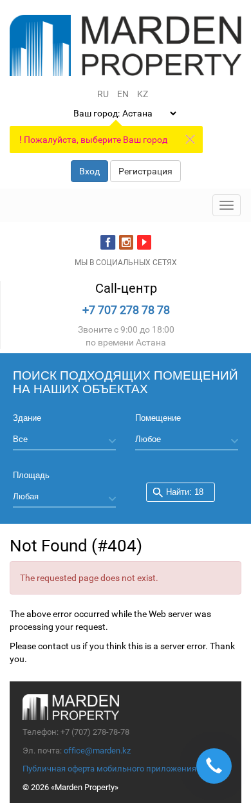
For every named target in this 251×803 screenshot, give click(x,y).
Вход (89, 171)
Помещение (158, 418)
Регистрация (145, 171)
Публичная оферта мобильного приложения (109, 768)
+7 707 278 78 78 (126, 310)
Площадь (31, 475)
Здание (27, 418)
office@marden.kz (97, 750)
